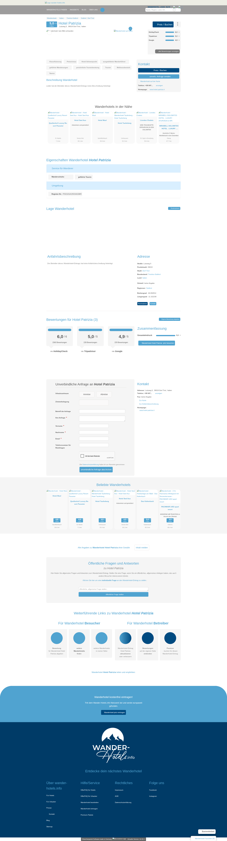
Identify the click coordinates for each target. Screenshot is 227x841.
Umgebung (57, 185)
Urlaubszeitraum (62, 393)
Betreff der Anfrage (63, 411)
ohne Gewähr (124, 547)
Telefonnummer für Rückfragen (63, 446)
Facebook (153, 790)
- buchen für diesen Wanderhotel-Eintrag (170, 651)
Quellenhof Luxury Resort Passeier (58, 124)
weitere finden (79, 651)
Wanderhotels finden (57, 10)
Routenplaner (175, 208)
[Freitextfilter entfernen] (174, 9)
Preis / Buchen (164, 24)
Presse (49, 808)
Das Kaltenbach (147, 501)
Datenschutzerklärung (90, 464)
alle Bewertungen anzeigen (168, 51)
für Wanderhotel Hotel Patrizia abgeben (57, 651)
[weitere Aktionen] (178, 24)
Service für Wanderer (62, 168)
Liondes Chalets (146, 120)
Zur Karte (142, 400)
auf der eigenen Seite (148, 651)
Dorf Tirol (146, 271)
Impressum (119, 790)
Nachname (59, 432)
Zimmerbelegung (62, 402)
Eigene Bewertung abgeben (170, 319)
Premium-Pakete (87, 815)
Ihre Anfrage (60, 418)
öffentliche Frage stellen (114, 594)
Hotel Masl (102, 120)
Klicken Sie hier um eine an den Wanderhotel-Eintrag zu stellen (114, 580)
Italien (144, 278)
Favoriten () (205, 838)
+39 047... (149, 85)
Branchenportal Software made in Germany (96, 839)
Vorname (59, 426)
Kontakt (153, 304)
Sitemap (49, 827)
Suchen (179, 10)
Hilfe (168, 7)
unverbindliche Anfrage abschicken (96, 469)
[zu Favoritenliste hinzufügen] (49, 33)
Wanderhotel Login (156, 7)
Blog (84, 10)
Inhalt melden (142, 547)
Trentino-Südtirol (154, 274)
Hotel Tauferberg (124, 123)
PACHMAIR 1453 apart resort (170, 508)
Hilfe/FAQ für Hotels (88, 790)
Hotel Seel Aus (80, 120)
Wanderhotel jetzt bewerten (157, 343)
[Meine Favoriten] (102, 9)
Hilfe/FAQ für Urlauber (89, 796)
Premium (176, 109)
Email (57, 439)
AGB (116, 796)
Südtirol (149, 288)
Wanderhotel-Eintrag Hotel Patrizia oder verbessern (125, 652)
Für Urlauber (51, 802)
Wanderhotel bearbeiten (90, 802)
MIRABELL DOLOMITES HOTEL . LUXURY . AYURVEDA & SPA (168, 128)
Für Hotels (50, 795)
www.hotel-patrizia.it (157, 89)
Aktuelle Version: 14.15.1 (136, 839)
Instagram (153, 796)
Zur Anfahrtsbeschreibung (149, 404)
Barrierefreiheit (207, 831)
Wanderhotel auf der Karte (150, 81)
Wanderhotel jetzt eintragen (114, 712)
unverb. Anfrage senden (159, 76)
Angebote (74, 10)
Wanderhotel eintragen (89, 809)
